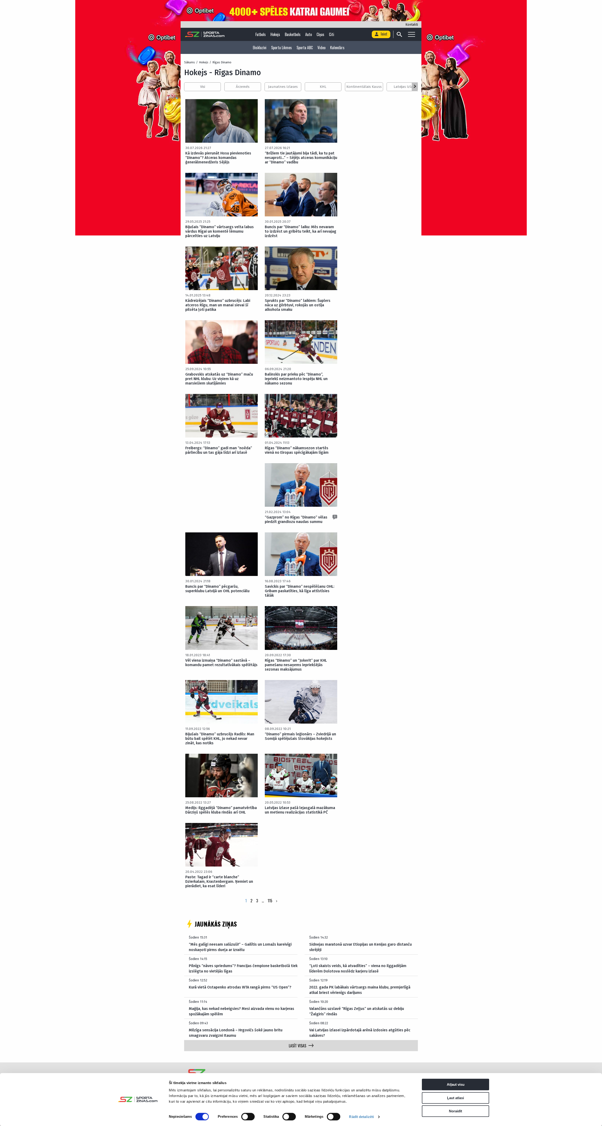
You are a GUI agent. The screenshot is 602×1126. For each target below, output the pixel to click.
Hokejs (275, 34)
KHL (323, 87)
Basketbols (293, 34)
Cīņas (320, 34)
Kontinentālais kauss (364, 87)
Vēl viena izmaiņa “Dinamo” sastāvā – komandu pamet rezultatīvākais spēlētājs (221, 662)
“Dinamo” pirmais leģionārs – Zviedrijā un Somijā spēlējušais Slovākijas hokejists (300, 736)
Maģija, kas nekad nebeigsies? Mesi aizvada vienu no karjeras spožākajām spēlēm (241, 1011)
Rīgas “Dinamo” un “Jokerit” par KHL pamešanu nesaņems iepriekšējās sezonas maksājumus (296, 665)
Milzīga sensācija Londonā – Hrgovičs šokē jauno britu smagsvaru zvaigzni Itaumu (235, 1032)
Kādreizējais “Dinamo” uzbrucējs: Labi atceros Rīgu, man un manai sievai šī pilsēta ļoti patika (217, 305)
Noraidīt (455, 1111)
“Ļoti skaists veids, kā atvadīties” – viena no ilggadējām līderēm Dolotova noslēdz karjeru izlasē (357, 968)
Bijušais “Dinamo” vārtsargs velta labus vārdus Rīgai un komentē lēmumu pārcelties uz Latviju (219, 231)
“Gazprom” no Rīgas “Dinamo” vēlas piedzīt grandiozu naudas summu (296, 519)
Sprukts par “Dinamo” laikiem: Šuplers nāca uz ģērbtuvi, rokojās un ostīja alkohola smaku (297, 305)
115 (270, 900)
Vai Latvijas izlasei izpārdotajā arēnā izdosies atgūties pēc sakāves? (359, 1032)
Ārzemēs (243, 87)
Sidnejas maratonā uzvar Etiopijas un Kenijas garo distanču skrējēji (360, 947)
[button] (415, 86)
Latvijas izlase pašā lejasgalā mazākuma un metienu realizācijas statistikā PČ (300, 810)
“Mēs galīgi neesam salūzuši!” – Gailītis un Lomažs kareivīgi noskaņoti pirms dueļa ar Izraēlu (240, 947)
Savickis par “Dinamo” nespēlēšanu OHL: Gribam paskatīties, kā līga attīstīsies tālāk (299, 591)
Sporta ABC (305, 47)
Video (321, 47)
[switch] (248, 1116)
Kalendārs (337, 47)
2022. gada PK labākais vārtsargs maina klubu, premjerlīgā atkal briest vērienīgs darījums (359, 990)
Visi (202, 87)
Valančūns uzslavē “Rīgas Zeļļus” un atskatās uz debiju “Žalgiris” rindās (356, 1011)
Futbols (260, 34)
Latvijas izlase (405, 87)
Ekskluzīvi (259, 47)
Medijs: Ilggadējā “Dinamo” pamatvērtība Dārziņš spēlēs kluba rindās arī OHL (221, 810)
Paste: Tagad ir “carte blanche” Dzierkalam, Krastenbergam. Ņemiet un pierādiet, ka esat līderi (219, 881)
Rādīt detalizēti (361, 1117)
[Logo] (204, 34)
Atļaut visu (455, 1084)
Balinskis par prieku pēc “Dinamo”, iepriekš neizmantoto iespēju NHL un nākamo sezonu (296, 378)
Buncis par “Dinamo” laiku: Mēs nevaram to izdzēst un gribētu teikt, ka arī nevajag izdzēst (300, 231)
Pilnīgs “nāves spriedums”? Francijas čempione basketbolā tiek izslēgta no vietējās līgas (243, 968)
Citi (331, 34)
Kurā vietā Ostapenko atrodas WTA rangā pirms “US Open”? (240, 987)
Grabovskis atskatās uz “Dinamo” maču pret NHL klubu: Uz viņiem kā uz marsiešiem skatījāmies (219, 378)
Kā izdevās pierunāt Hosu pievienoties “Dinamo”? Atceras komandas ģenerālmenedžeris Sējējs (218, 157)
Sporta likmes (281, 47)
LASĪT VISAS (297, 1046)
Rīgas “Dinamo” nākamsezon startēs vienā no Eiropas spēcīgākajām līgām (297, 450)
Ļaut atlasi (455, 1098)
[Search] (399, 34)
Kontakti (411, 25)
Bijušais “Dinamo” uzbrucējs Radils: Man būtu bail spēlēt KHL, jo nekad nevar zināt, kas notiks (219, 738)
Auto (308, 34)
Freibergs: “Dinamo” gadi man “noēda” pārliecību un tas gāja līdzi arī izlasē (218, 450)
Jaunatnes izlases (283, 87)
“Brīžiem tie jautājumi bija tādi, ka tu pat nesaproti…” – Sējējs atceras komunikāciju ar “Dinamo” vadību (301, 157)
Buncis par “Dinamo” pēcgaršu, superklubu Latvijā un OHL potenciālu (217, 588)
